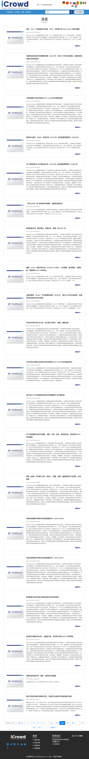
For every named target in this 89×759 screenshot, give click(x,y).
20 (38, 723)
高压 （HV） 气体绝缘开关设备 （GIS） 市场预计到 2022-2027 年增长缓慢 (52, 29)
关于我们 (17, 12)
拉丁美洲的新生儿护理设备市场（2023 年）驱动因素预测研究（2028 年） (52, 164)
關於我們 (37, 740)
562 (73, 723)
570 (82, 723)
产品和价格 (9, 12)
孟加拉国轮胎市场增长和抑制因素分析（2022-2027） (45, 558)
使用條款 (37, 745)
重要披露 (37, 748)
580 (34, 727)
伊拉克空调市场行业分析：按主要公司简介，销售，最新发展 (47, 323)
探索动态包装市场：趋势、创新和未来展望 (41, 676)
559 (57, 723)
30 (43, 723)
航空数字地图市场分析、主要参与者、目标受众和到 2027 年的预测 (49, 636)
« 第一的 (20, 723)
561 (67, 723)
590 (39, 727)
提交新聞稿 (79, 12)
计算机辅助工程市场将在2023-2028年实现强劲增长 (44, 98)
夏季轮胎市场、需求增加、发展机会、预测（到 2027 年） (46, 228)
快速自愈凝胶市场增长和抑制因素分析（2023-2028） (45, 518)
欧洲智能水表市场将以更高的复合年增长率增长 (42, 597)
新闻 (22, 12)
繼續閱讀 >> (78, 45)
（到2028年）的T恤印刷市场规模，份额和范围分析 (44, 203)
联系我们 (28, 12)
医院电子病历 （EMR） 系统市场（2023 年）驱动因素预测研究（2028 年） (53, 137)
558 (51, 723)
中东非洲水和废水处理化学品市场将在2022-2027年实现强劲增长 (49, 362)
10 (34, 723)
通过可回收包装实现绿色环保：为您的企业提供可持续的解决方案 (49, 696)
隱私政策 (37, 743)
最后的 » (53, 727)
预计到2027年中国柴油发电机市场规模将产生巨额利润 (45, 395)
